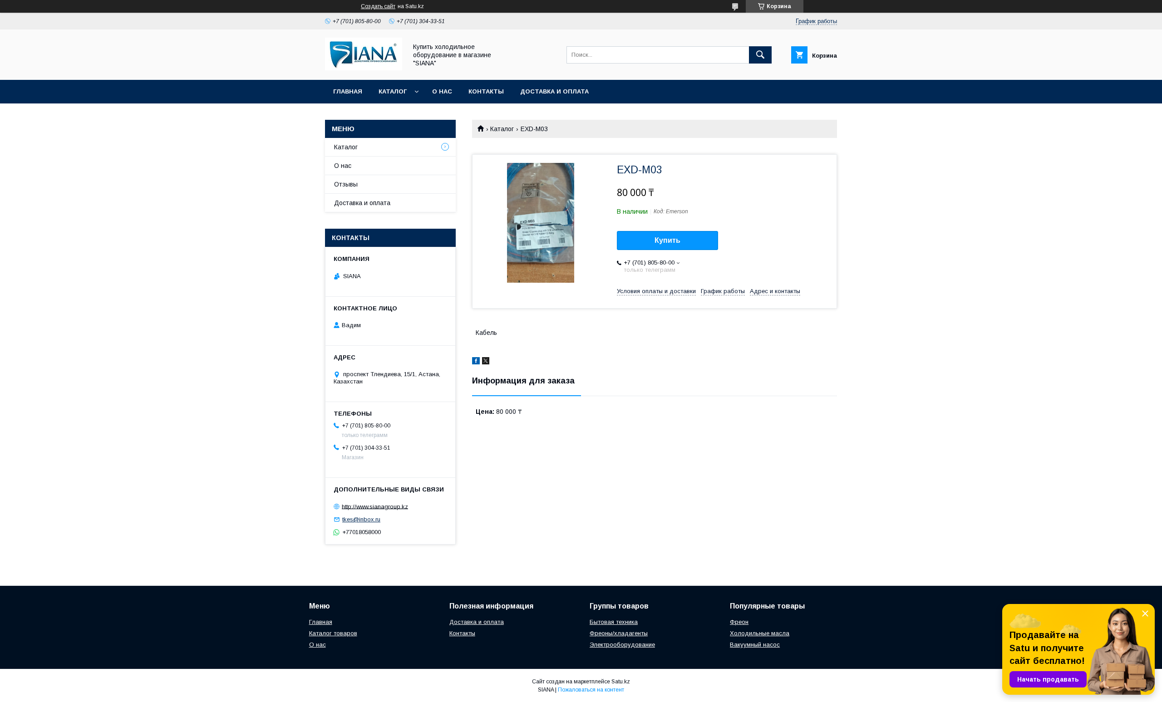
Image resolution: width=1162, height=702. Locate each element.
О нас (442, 91)
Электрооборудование (622, 644)
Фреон (739, 622)
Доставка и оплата (554, 91)
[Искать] (760, 55)
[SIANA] (363, 68)
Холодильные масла (759, 633)
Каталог (393, 91)
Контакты (486, 91)
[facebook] (476, 362)
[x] (485, 362)
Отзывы (346, 184)
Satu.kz (620, 681)
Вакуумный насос (755, 644)
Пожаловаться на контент (591, 690)
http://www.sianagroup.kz (375, 506)
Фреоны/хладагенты (619, 633)
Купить (667, 240)
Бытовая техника (614, 622)
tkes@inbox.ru (361, 519)
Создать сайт (378, 6)
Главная (347, 91)
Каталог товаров (333, 633)
